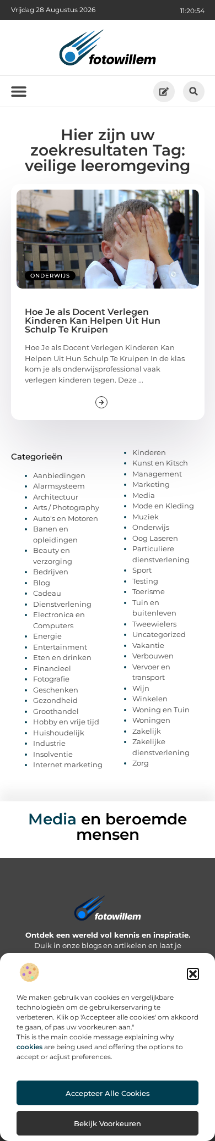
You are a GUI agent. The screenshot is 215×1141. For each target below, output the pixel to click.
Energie (47, 636)
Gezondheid (55, 700)
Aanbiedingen (59, 475)
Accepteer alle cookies (108, 1093)
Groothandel (56, 711)
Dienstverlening (62, 604)
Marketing (151, 484)
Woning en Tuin (161, 709)
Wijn (140, 688)
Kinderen (149, 452)
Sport (142, 570)
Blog (41, 582)
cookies (29, 1047)
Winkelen (150, 698)
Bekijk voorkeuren (107, 1123)
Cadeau (47, 593)
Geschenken (55, 689)
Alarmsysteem (59, 485)
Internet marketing (68, 764)
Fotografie (51, 678)
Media (143, 495)
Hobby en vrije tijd (66, 721)
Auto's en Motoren (65, 518)
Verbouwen (153, 655)
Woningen (151, 720)
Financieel (52, 668)
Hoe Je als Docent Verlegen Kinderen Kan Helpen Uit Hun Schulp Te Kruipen (92, 321)
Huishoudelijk (58, 732)
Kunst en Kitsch (160, 462)
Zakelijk (146, 731)
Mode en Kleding (163, 505)
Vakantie (148, 645)
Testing (145, 581)
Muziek (145, 516)
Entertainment (60, 646)
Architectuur (55, 496)
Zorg (140, 762)
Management (157, 473)
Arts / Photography (66, 507)
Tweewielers (154, 623)
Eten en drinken (62, 657)
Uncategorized (159, 634)
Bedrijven (50, 571)
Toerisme (148, 591)
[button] (192, 973)
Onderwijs (50, 275)
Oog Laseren (155, 538)
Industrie (49, 743)
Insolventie (53, 754)
